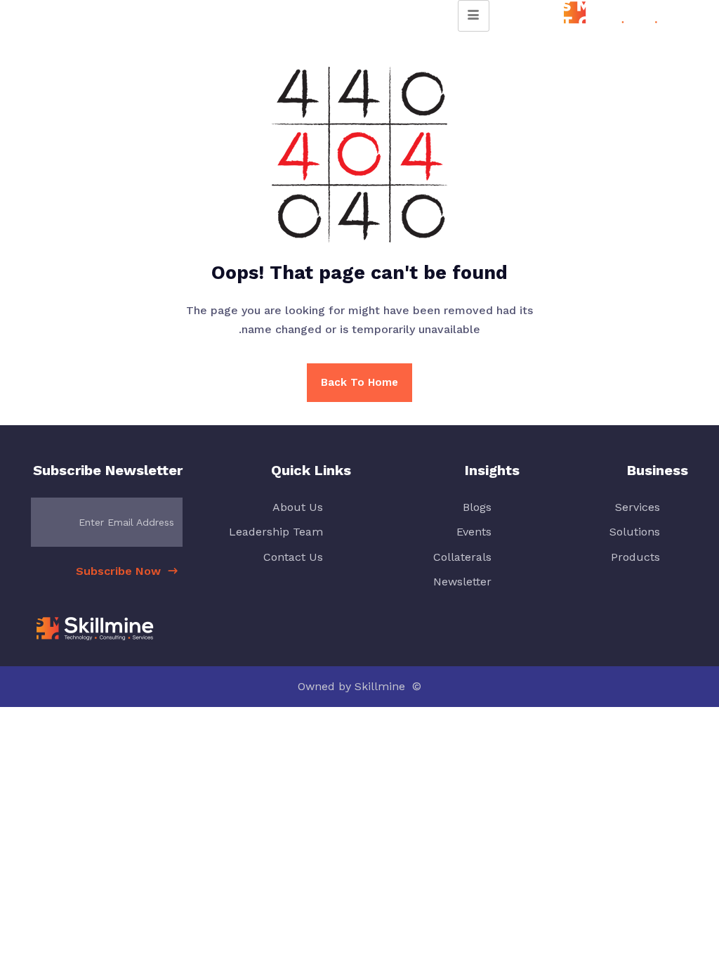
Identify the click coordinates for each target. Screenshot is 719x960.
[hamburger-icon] (473, 16)
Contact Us (293, 557)
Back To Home (359, 382)
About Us (297, 507)
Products (635, 557)
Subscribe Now (120, 571)
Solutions (634, 531)
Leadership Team (276, 531)
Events (474, 531)
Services (637, 507)
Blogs (477, 507)
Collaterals (462, 557)
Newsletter (462, 581)
